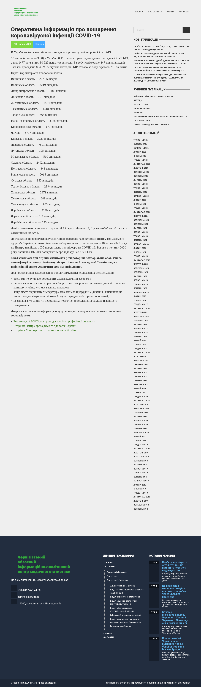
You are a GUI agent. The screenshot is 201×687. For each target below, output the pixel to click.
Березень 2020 (141, 432)
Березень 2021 (141, 384)
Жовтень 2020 (140, 404)
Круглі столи (140, 104)
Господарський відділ (120, 626)
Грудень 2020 (140, 396)
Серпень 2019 (140, 461)
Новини (170, 12)
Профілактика (141, 120)
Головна (138, 12)
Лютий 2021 (139, 388)
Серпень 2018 (140, 509)
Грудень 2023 (140, 256)
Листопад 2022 (141, 308)
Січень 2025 (139, 204)
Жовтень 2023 (140, 264)
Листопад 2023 (141, 260)
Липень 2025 (140, 180)
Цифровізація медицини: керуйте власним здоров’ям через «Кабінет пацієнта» (158, 55)
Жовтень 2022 (140, 312)
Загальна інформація (117, 572)
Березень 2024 (141, 244)
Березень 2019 (141, 481)
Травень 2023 (140, 284)
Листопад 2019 (141, 448)
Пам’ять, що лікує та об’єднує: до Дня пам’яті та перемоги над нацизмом (161, 48)
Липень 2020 (140, 416)
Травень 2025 (140, 188)
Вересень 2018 (141, 505)
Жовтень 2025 (140, 168)
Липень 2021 (140, 368)
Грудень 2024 (140, 208)
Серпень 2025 (140, 176)
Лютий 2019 (139, 485)
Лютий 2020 (139, 437)
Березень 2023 (141, 292)
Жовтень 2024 (140, 216)
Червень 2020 (140, 420)
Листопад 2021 (141, 352)
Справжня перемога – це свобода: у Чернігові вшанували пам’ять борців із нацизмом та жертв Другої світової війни (159, 77)
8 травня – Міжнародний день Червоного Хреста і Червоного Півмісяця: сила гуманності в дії (161, 62)
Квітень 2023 (140, 288)
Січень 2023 (139, 300)
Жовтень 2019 (140, 453)
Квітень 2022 (140, 336)
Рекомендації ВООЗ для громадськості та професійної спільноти (55, 321)
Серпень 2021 (140, 364)
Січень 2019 (139, 489)
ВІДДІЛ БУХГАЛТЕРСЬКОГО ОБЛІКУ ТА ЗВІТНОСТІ (127, 591)
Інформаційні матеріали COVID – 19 (153, 96)
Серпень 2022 (140, 320)
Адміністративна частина (122, 586)
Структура (112, 576)
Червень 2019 (140, 469)
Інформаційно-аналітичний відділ (126, 615)
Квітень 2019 (140, 477)
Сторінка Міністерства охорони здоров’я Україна (45, 330)
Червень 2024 (140, 232)
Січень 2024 (139, 252)
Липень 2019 (140, 465)
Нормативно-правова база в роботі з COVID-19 (160, 116)
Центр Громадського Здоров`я (151, 124)
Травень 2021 (140, 376)
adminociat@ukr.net (28, 596)
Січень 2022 (139, 344)
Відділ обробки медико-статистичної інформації (122, 609)
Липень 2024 (140, 228)
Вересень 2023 (141, 268)
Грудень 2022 (140, 304)
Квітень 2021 (140, 380)
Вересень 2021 (141, 360)
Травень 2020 (140, 424)
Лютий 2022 (139, 340)
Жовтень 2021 (140, 356)
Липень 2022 (140, 324)
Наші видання (141, 108)
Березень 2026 (141, 148)
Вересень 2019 (141, 456)
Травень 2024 (140, 236)
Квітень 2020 (140, 428)
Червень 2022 (140, 328)
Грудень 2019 (140, 445)
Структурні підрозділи (117, 580)
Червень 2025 (140, 184)
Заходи (137, 100)
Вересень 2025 (141, 172)
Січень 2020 (139, 440)
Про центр (154, 12)
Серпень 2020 (140, 412)
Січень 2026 (139, 156)
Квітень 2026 (140, 144)
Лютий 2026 (139, 152)
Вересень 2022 (141, 316)
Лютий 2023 (139, 296)
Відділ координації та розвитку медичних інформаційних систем (125, 620)
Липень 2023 (140, 276)
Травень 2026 (140, 140)
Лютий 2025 (139, 200)
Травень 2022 (140, 332)
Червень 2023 (140, 280)
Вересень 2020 (141, 408)
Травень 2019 (140, 473)
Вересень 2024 (141, 220)
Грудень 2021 (140, 348)
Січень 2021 (139, 392)
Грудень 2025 (140, 160)
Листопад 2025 (141, 164)
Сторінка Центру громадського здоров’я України (45, 325)
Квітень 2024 (140, 240)
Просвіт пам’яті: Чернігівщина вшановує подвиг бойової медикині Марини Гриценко (159, 69)
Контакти (184, 12)
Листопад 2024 (141, 212)
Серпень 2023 (140, 272)
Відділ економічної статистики (125, 597)
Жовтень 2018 (140, 501)
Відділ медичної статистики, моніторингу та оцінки (123, 602)
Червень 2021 (140, 372)
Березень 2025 (141, 196)
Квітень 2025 (140, 192)
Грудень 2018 (140, 493)
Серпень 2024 (140, 224)
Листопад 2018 (141, 497)
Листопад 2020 (141, 400)
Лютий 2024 (139, 248)
